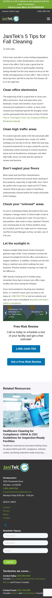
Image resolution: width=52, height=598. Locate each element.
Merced (6, 582)
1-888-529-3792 (18, 296)
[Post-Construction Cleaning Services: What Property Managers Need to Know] (26, 410)
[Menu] (48, 18)
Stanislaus (40, 579)
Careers (6, 507)
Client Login (14, 11)
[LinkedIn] (5, 525)
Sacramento (28, 579)
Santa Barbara (28, 593)
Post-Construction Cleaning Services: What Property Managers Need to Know (25, 434)
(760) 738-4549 (23, 590)
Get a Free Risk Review (26, 361)
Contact (5, 11)
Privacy (6, 511)
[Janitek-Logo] (10, 19)
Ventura (14, 593)
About (5, 514)
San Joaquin (16, 579)
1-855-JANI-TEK (26, 348)
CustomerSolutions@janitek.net (17, 492)
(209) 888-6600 (23, 576)
